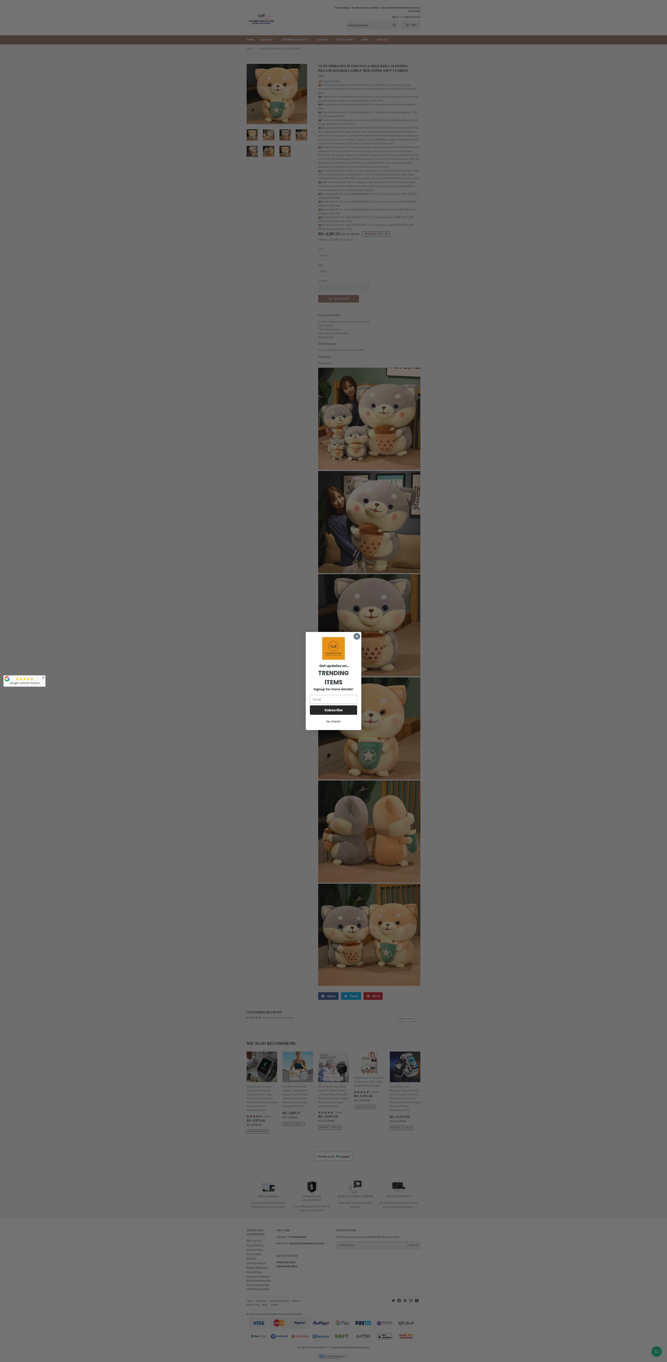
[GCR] (7, 679)
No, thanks (333, 721)
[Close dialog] (357, 636)
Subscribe (333, 710)
